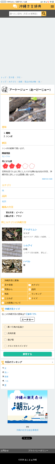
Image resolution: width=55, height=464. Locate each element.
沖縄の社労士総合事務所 (28, 430)
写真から (9, 289)
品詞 (34, 289)
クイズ (35, 298)
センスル (6, 156)
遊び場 (11, 339)
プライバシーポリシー (38, 450)
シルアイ (27, 245)
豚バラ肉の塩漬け (16, 327)
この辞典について (13, 303)
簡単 (6, 376)
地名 (7, 294)
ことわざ (9, 298)
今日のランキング (13, 362)
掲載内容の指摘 (47, 179)
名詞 (4, 201)
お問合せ (5, 450)
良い (6, 372)
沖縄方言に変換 (12, 280)
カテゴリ (36, 285)
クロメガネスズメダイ (18, 346)
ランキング (37, 294)
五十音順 (9, 285)
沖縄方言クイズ (12, 309)
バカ (6, 381)
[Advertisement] (27, 46)
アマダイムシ (30, 229)
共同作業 (12, 333)
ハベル (26, 261)
